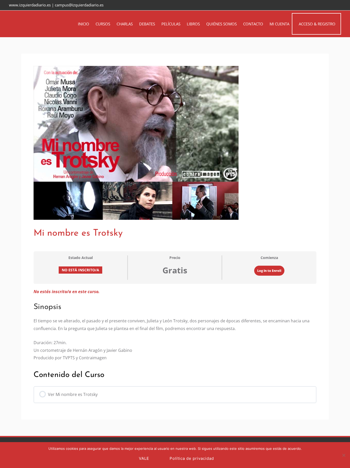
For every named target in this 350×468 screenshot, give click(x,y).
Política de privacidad (192, 458)
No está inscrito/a (80, 269)
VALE (144, 458)
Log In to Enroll (269, 270)
